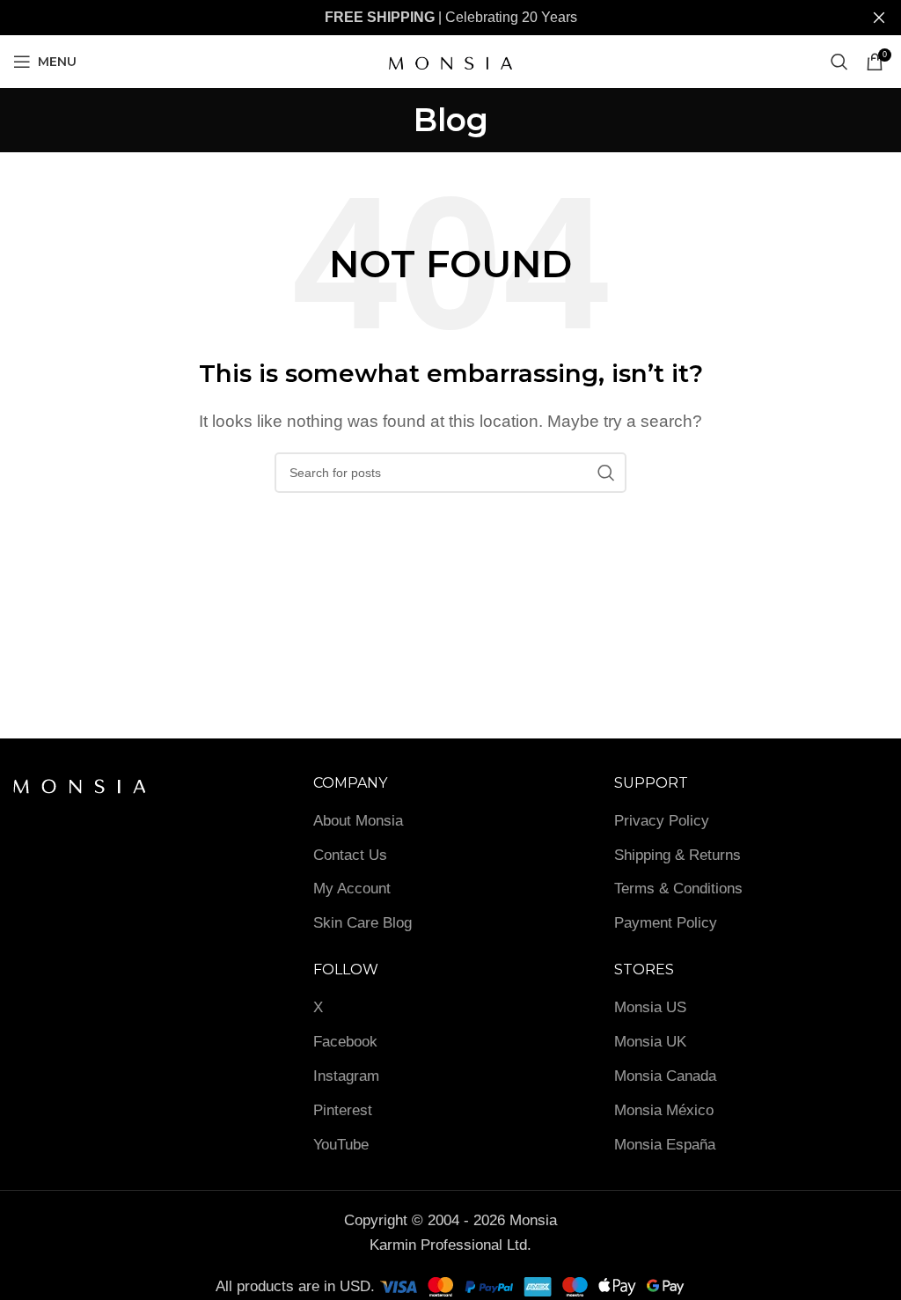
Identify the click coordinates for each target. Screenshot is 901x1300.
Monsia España (664, 1144)
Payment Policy (665, 922)
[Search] (839, 61)
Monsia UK (650, 1041)
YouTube (341, 1144)
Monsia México (664, 1110)
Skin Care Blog (362, 922)
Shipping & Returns (677, 855)
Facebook (345, 1041)
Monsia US (650, 1007)
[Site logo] (450, 60)
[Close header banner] (879, 17)
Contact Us (350, 855)
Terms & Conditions (678, 888)
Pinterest (342, 1110)
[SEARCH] (606, 472)
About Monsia (358, 820)
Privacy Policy (661, 820)
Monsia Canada (665, 1076)
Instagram (346, 1076)
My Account (352, 888)
